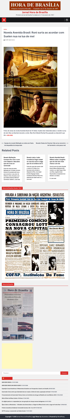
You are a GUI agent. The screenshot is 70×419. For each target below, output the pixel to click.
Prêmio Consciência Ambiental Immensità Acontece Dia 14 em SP (18, 408)
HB (6, 40)
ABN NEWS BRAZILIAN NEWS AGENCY (11, 385)
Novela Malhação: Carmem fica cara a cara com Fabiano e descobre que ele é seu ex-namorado (12, 161)
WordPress (61, 416)
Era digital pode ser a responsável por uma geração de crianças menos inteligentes (23, 401)
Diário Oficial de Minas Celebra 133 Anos (12, 398)
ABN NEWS (8, 378)
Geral (5, 29)
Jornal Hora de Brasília (35, 12)
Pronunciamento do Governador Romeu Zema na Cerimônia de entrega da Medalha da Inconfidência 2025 (29, 395)
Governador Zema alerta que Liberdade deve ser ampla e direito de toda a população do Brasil (26, 392)
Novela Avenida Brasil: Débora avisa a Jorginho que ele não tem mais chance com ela (57, 160)
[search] (67, 20)
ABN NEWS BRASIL (7, 382)
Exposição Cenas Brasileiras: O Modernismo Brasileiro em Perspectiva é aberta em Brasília (25, 388)
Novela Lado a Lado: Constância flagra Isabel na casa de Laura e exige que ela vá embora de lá (35, 160)
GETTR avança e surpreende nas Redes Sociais (14, 411)
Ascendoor (45, 416)
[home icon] (4, 20)
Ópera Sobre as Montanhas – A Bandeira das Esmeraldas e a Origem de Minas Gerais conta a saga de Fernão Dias (31, 404)
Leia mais (10, 135)
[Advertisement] (17, 356)
